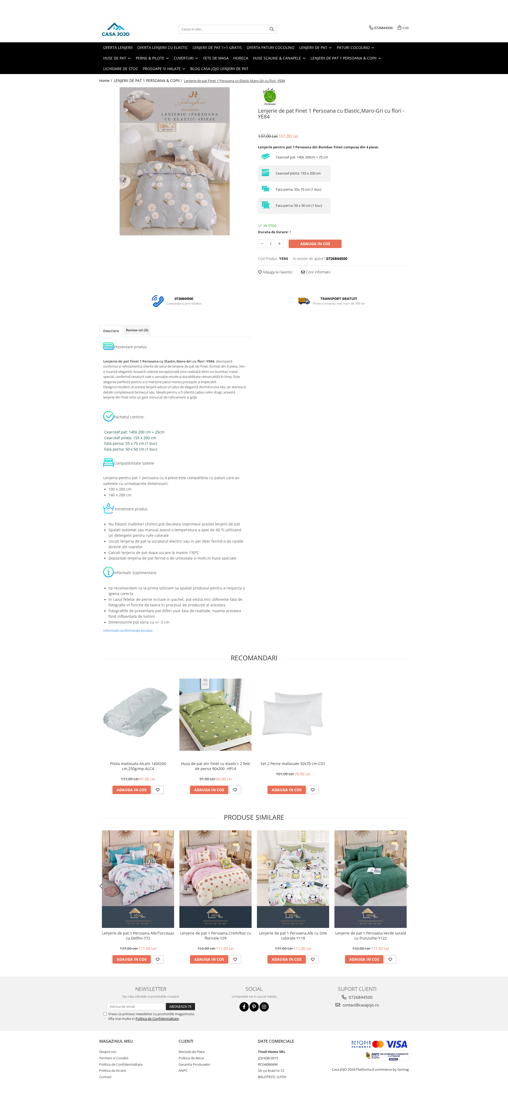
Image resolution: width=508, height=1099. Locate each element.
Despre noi (107, 1051)
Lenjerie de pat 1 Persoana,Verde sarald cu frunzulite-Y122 (370, 936)
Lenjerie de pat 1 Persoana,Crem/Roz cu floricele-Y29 (215, 936)
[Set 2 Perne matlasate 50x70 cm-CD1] (293, 714)
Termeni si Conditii (113, 1058)
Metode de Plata (192, 1051)
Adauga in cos (315, 243)
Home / (106, 80)
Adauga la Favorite (277, 271)
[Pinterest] (254, 1006)
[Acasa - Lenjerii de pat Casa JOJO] (125, 29)
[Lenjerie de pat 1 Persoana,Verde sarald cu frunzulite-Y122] (370, 879)
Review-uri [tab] (137, 330)
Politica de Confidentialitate (157, 1018)
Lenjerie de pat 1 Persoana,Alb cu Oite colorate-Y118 (293, 936)
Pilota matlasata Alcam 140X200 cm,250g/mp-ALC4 (138, 766)
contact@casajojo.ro (360, 1005)
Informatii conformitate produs (127, 630)
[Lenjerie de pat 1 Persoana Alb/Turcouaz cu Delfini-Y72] (138, 879)
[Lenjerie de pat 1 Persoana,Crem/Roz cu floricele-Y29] (215, 879)
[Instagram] (264, 1006)
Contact (105, 1076)
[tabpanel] (174, 161)
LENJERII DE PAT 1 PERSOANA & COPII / (148, 80)
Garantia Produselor (194, 1064)
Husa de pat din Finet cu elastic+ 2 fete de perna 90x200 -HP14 (215, 766)
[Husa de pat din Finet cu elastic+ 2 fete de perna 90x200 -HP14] (215, 715)
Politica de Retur (191, 1058)
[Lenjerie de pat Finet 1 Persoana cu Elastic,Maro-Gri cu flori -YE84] (174, 161)
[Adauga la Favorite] (158, 790)
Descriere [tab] (111, 330)
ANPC (183, 1070)
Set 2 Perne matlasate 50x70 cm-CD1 (293, 763)
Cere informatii (317, 271)
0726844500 (360, 997)
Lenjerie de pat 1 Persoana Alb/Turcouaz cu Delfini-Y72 (138, 936)
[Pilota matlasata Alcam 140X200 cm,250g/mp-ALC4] (138, 715)
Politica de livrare (112, 1070)
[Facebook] (244, 1006)
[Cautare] (271, 29)
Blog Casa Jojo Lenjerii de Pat (219, 68)
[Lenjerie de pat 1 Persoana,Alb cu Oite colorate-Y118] (293, 879)
